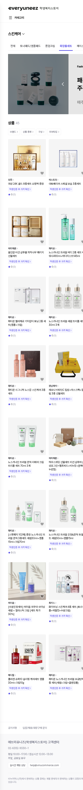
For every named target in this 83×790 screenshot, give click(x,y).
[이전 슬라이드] (62, 84)
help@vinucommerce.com (44, 765)
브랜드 (13, 131)
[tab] (13, 46)
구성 (40, 131)
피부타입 (53, 131)
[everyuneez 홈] (33, 9)
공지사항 (12, 727)
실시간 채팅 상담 (17, 765)
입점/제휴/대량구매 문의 (35, 727)
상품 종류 (27, 131)
